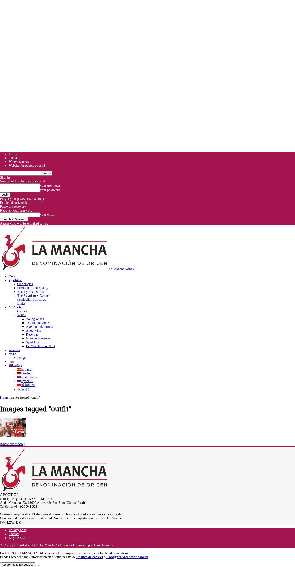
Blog (11, 361)
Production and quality (32, 288)
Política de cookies (89, 557)
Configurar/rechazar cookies (127, 557)
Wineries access (19, 161)
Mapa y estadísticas (30, 292)
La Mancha (15, 307)
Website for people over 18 (27, 165)
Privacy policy (18, 530)
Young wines (35, 319)
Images (22, 358)
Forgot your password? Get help (22, 199)
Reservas (32, 334)
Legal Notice (17, 538)
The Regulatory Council (33, 295)
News (12, 276)
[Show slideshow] (12, 444)
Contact (14, 158)
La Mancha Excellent (40, 346)
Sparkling (32, 342)
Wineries (14, 350)
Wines (21, 315)
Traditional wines (37, 323)
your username (50, 185)
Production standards (31, 299)
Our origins (25, 284)
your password (50, 190)
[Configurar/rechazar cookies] (37, 565)
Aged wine (33, 330)
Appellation (15, 280)
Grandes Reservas (38, 338)
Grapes (22, 311)
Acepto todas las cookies (17, 564)
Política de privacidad (14, 202)
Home (4, 397)
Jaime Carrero (103, 545)
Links (21, 303)
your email (47, 214)
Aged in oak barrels (39, 326)
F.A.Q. (13, 154)
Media (12, 354)
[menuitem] (15, 365)
